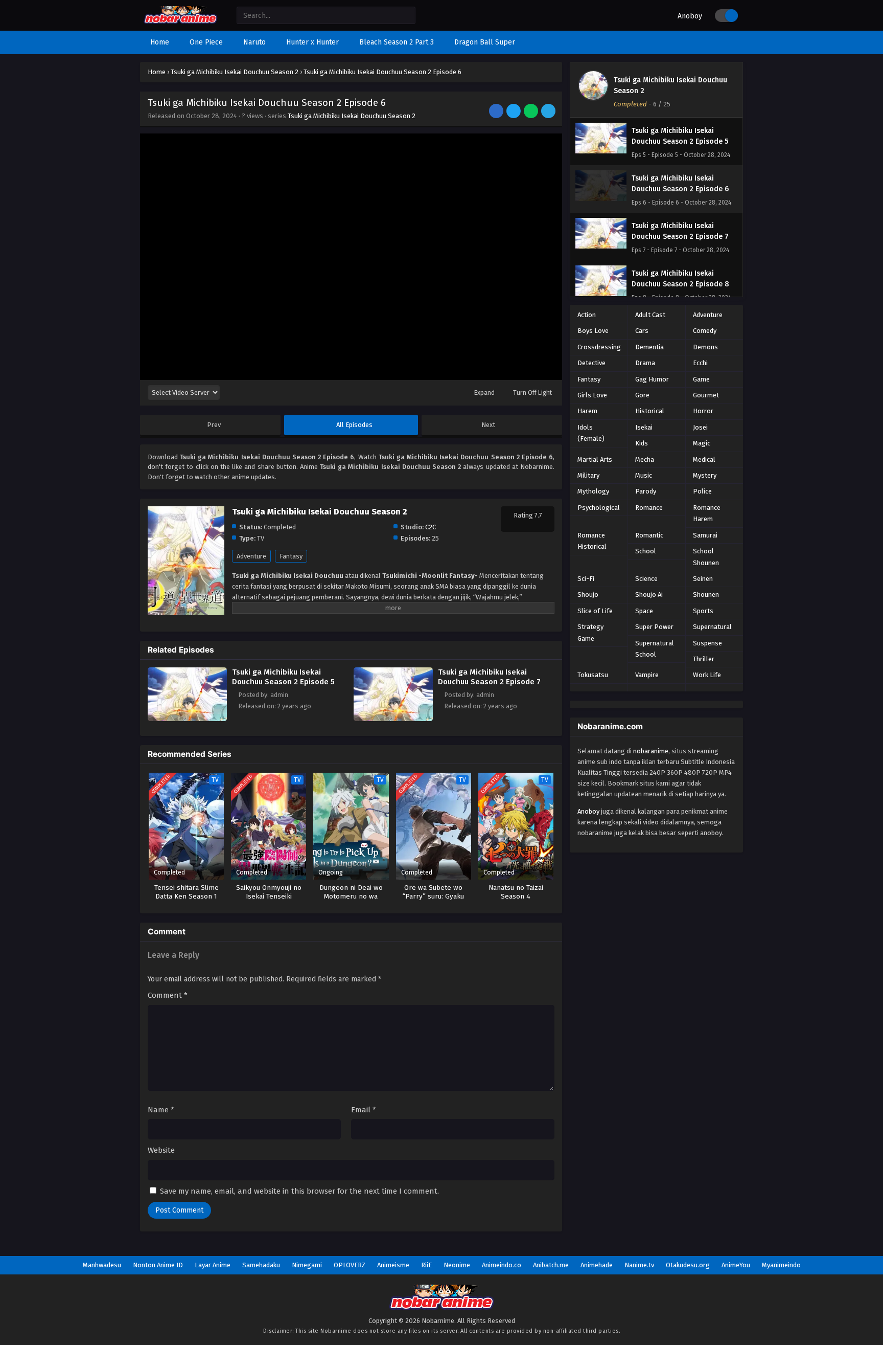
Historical (649, 411)
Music (643, 475)
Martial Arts (594, 459)
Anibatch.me (551, 1265)
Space (644, 611)
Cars (641, 330)
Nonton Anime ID (158, 1265)
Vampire (647, 675)
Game (701, 379)
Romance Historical (592, 540)
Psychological (598, 507)
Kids (641, 443)
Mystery (704, 475)
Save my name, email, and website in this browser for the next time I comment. (299, 1191)
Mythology (593, 491)
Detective (591, 363)
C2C (430, 527)
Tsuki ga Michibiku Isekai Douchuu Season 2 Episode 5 (283, 676)
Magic (701, 443)
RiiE (426, 1265)
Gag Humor (652, 379)
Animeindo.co (501, 1265)
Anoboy (690, 16)
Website (161, 1150)
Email (363, 1109)
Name (161, 1109)
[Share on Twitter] (514, 112)
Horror (703, 411)
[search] (407, 16)
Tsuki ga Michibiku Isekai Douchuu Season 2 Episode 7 (489, 676)
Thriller (703, 659)
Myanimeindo (781, 1265)
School (645, 551)
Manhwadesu (102, 1265)
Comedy (704, 330)
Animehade (596, 1265)
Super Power (654, 627)
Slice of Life (595, 611)
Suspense (707, 643)
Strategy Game (590, 632)
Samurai (705, 535)
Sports (703, 611)
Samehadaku (261, 1265)
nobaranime (650, 751)
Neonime (457, 1265)
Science (646, 578)
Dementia (649, 347)
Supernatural (712, 627)
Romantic (649, 535)
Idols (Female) (591, 432)
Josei (700, 427)
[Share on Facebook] (497, 112)
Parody (645, 491)
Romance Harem (707, 513)
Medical (704, 459)
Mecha (644, 459)
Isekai (644, 427)
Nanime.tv (639, 1265)
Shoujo (587, 594)
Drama (645, 363)
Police (702, 491)
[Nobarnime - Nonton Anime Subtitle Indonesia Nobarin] (180, 21)
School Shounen (706, 556)
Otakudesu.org (688, 1265)
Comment (168, 995)
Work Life (707, 675)
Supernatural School (654, 648)
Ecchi (700, 363)
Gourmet (706, 395)
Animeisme (393, 1265)
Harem (587, 411)
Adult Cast (650, 315)
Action (586, 315)
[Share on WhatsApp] (532, 112)
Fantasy (291, 556)
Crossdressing (599, 347)
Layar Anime (212, 1265)
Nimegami (307, 1265)
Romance (649, 507)
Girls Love (592, 395)
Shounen (706, 594)
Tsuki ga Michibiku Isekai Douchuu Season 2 (351, 116)
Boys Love (593, 330)
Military (588, 475)
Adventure (251, 556)
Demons (705, 347)
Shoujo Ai (649, 594)
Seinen (703, 578)
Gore (642, 395)
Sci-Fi (585, 578)
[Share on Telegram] (549, 112)
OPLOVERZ (349, 1265)
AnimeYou (736, 1265)
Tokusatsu (592, 675)
